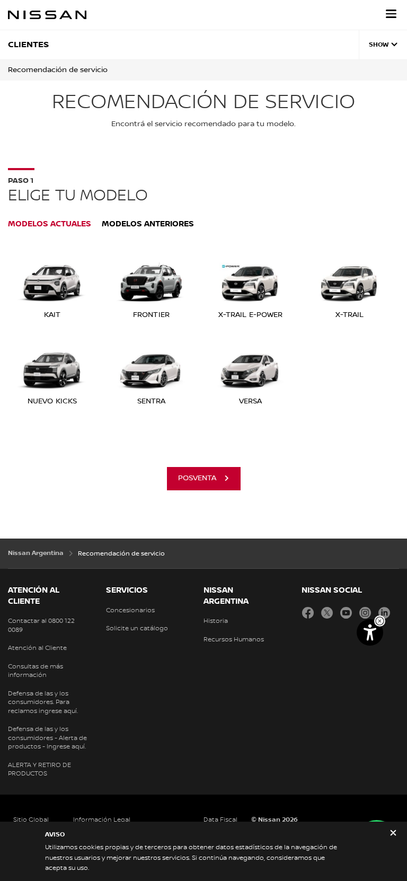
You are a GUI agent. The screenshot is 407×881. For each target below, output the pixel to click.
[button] (391, 13)
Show (378, 45)
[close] (393, 834)
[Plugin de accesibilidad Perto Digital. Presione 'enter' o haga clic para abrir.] (370, 632)
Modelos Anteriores (148, 223)
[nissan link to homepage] (47, 15)
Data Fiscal (220, 820)
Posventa (197, 478)
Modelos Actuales (49, 223)
